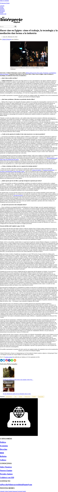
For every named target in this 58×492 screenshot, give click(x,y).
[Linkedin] (1, 360)
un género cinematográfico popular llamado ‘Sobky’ (12, 171)
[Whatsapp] (12, 360)
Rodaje (34, 396)
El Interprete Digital (4, 3)
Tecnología (41, 396)
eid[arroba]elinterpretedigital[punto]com (16, 485)
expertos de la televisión (48, 170)
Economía (4, 446)
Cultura (3, 460)
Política (3, 442)
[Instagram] (6, 360)
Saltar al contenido (4, 0)
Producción (27, 396)
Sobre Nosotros (6, 467)
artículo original (9, 357)
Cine (15, 396)
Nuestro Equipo (6, 470)
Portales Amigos (6, 474)
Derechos (3, 449)
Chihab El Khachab (6, 39)
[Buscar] (15, 26)
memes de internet (36, 170)
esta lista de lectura (18, 195)
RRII (2, 453)
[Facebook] (9, 360)
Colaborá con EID (7, 477)
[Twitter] (4, 360)
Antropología (9, 396)
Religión (3, 456)
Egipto (20, 396)
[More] (14, 360)
